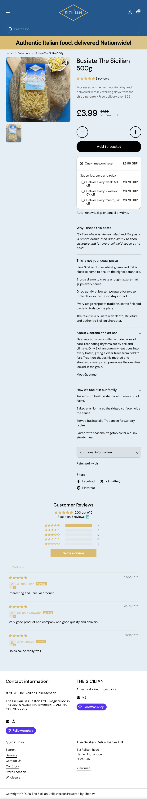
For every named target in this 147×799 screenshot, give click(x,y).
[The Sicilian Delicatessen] (73, 12)
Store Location (16, 772)
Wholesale (13, 777)
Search (11, 750)
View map (84, 768)
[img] (18, 578)
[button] (137, 12)
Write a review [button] (73, 553)
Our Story (12, 766)
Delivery (11, 755)
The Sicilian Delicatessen (49, 794)
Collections (24, 53)
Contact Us (13, 761)
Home (9, 53)
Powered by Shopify (81, 794)
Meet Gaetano (86, 374)
